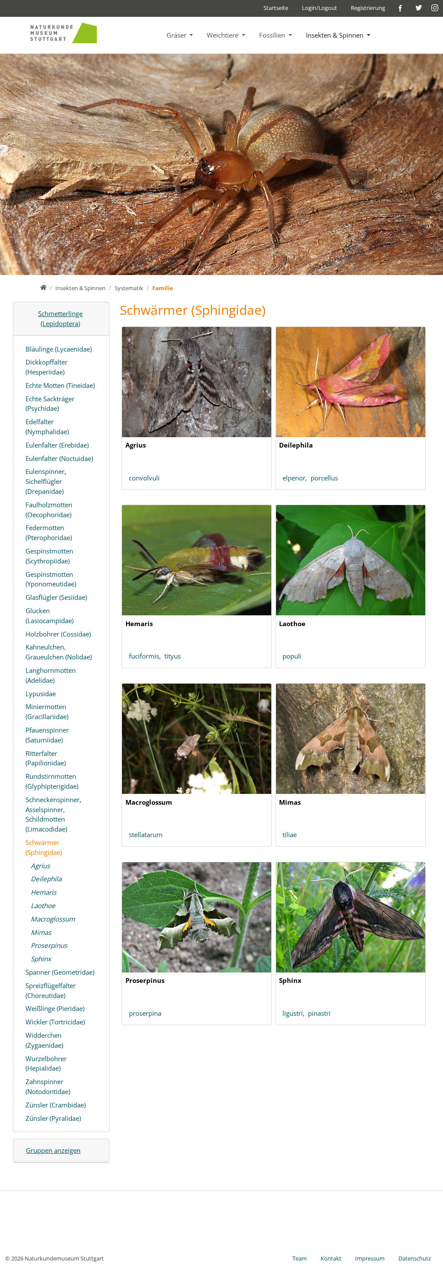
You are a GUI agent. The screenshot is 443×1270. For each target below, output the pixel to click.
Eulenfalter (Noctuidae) (59, 458)
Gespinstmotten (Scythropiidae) (49, 556)
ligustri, (295, 1013)
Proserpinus (49, 945)
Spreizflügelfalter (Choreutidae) (51, 990)
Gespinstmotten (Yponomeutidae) (51, 579)
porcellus (324, 477)
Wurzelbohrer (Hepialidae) (46, 1063)
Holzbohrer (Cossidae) (58, 634)
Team (299, 1258)
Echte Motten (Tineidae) (60, 385)
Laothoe (43, 905)
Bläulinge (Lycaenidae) (59, 349)
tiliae (289, 834)
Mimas (41, 932)
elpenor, (296, 477)
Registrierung (368, 8)
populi (292, 656)
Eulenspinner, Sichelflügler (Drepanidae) (46, 481)
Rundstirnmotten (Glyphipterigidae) (52, 781)
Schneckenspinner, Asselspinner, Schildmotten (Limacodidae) (53, 814)
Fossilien (273, 35)
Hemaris (43, 892)
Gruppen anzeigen (53, 1150)
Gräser (177, 35)
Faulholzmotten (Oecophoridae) (49, 509)
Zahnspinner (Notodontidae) (48, 1086)
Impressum (370, 1258)
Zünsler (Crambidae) (56, 1104)
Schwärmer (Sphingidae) (44, 847)
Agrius (40, 865)
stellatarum (146, 834)
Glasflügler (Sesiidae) (56, 597)
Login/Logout (319, 8)
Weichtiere (223, 35)
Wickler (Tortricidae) (55, 1021)
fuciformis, (146, 656)
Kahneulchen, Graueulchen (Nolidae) (59, 652)
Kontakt (331, 1258)
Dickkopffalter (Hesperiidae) (46, 367)
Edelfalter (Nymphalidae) (47, 426)
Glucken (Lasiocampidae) (50, 615)
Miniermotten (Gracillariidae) (47, 711)
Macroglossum (53, 919)
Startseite (275, 8)
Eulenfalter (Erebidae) (57, 445)
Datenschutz (414, 1258)
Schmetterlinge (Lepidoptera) (60, 318)
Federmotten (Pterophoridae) (49, 532)
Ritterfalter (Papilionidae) (46, 758)
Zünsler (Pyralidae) (53, 1118)
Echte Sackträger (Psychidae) (50, 403)
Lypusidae (41, 693)
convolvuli (144, 477)
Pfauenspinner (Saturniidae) (47, 735)
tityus (172, 656)
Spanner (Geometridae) (60, 972)
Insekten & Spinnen (335, 35)
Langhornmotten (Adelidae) (51, 675)
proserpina (145, 1013)
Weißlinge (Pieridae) (55, 1008)
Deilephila (46, 878)
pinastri (319, 1013)
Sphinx (41, 958)
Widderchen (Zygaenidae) (44, 1040)
